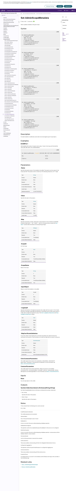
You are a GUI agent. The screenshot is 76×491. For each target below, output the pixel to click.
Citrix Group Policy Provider (8, 20)
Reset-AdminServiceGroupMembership (11, 101)
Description (65, 25)
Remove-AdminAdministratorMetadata (11, 84)
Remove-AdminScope (8, 92)
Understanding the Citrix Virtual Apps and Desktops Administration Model (10, 26)
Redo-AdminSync (8, 81)
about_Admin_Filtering (9, 42)
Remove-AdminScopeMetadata (28, 467)
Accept (60, 6)
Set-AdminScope (8, 112)
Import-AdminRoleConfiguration (10, 75)
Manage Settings (50, 6)
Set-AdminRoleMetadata (9, 111)
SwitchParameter (36, 340)
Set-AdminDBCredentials (9, 108)
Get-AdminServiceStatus (9, 72)
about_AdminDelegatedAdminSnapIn (11, 40)
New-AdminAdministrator (9, 76)
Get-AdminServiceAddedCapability (11, 68)
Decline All (68, 6)
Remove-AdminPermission (9, 86)
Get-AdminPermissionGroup (9, 59)
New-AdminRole (7, 78)
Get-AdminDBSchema (8, 50)
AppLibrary (5, 32)
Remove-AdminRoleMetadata (10, 90)
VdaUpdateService (6, 134)
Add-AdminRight (7, 45)
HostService (5, 123)
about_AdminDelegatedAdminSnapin (30, 464)
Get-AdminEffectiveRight (9, 54)
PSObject (35, 228)
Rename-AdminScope (8, 98)
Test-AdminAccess (8, 117)
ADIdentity (5, 29)
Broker (4, 34)
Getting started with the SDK (8, 22)
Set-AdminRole (7, 109)
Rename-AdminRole (8, 97)
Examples (5, 28)
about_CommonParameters (53, 371)
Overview (5, 17)
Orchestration (5, 128)
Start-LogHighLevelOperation (47, 312)
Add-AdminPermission (8, 43)
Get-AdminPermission (8, 57)
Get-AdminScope (8, 65)
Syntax (64, 22)
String (34, 175)
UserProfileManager (7, 133)
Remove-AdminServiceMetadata (10, 95)
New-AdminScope (8, 79)
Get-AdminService (8, 67)
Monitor (4, 126)
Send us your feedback (64, 39)
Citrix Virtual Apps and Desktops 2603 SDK (43, 13)
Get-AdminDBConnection (9, 48)
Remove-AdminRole (8, 89)
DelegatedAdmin (6, 39)
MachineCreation (6, 125)
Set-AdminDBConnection (9, 106)
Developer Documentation (14, 10)
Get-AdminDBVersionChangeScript (11, 51)
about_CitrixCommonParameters (9, 19)
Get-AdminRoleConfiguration (10, 64)
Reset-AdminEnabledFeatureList (10, 100)
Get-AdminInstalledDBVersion (10, 56)
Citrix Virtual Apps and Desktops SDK (29, 13)
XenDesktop (5, 136)
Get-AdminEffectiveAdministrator (10, 53)
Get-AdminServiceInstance (9, 70)
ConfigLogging (6, 37)
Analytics (5, 31)
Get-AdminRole (7, 62)
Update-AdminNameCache (9, 120)
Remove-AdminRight (8, 87)
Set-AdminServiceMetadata (9, 115)
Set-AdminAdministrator (9, 103)
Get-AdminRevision (8, 61)
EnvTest (4, 122)
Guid (34, 249)
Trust (4, 131)
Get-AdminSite (7, 73)
